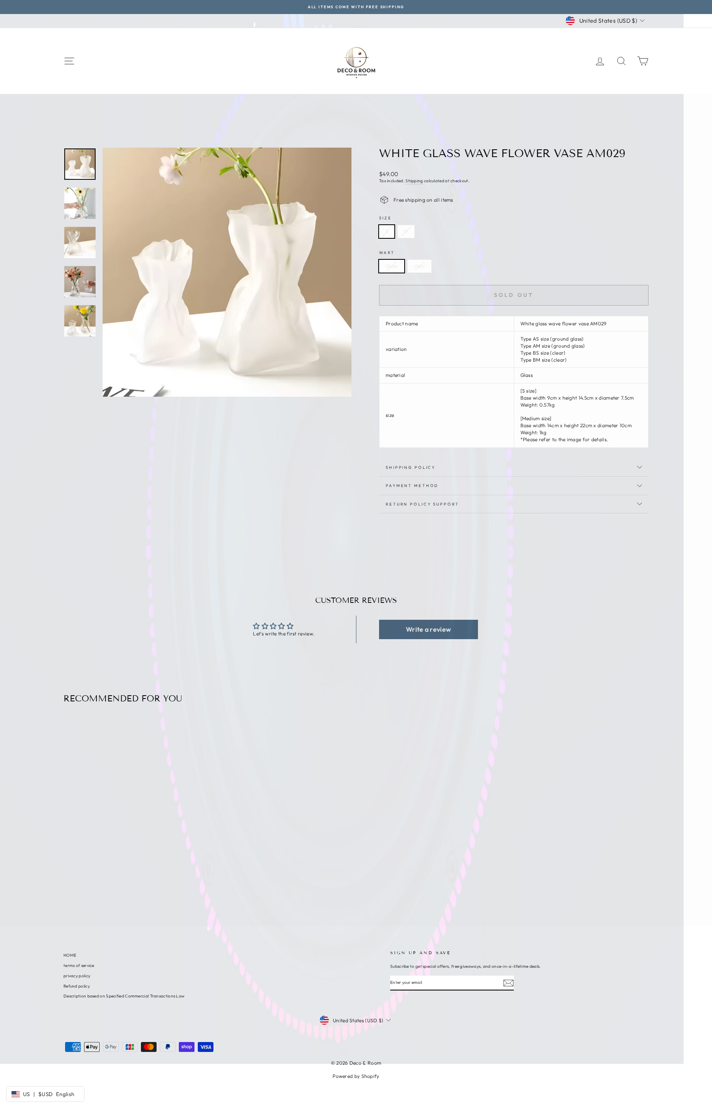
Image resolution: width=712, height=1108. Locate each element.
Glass (391, 266)
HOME (69, 955)
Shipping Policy (411, 467)
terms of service (78, 965)
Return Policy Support (422, 503)
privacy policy (76, 976)
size (385, 217)
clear (420, 266)
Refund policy (76, 986)
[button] (428, 629)
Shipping (414, 180)
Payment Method (412, 485)
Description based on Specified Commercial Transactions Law (124, 996)
